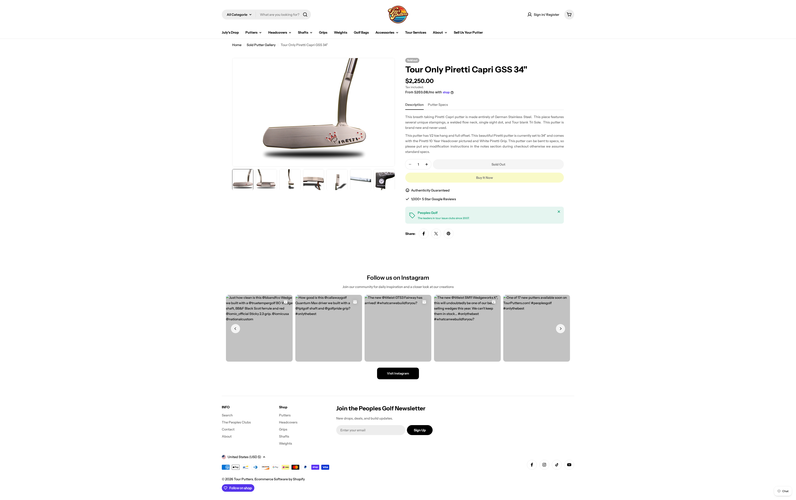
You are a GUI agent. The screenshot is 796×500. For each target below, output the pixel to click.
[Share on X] (436, 234)
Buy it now (484, 178)
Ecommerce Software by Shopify (280, 479)
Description (414, 104)
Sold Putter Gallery (261, 45)
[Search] (305, 14)
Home (236, 45)
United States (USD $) (244, 457)
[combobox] (266, 15)
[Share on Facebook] (424, 234)
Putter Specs (438, 104)
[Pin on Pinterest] (449, 234)
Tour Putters (243, 479)
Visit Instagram (398, 373)
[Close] (559, 212)
